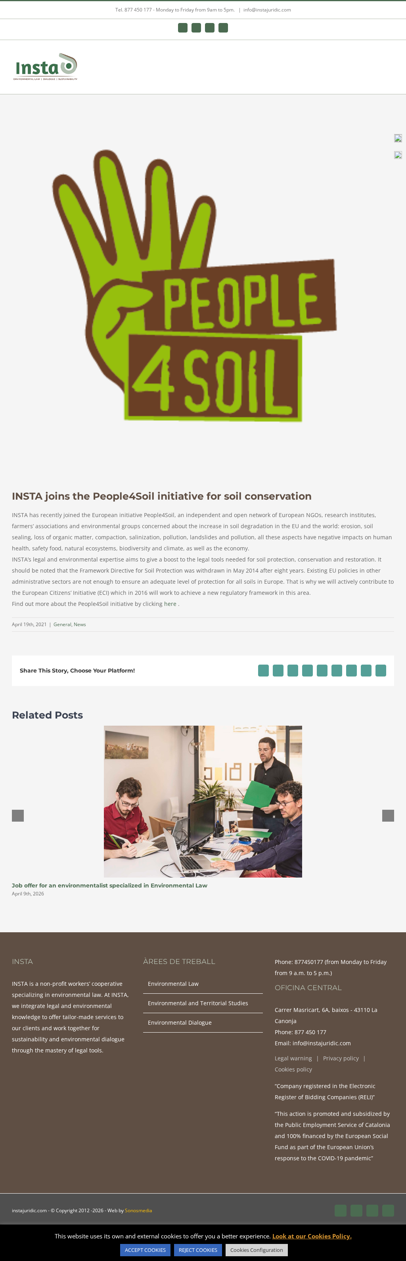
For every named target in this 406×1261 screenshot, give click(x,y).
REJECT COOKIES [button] (198, 1249)
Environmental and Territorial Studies (198, 1003)
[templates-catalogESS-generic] (398, 153)
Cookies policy (293, 1069)
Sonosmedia (138, 1210)
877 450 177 (310, 1032)
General (62, 624)
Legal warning (293, 1058)
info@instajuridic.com (267, 9)
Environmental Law (173, 983)
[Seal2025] (398, 136)
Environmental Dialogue (180, 1022)
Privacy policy (341, 1058)
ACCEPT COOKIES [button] (145, 1249)
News (80, 624)
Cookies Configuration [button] (256, 1249)
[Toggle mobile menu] (391, 57)
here (169, 604)
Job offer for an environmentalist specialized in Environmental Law (109, 885)
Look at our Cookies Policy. (312, 1236)
